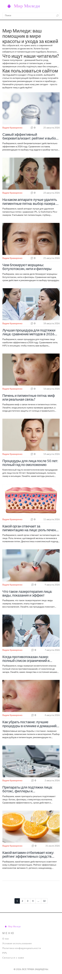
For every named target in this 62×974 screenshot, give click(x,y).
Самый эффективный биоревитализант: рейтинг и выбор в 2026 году (30, 136)
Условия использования (17, 943)
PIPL (4, 953)
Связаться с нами (13, 958)
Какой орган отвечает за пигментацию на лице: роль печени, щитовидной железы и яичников (30, 528)
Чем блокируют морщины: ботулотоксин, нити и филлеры (27, 267)
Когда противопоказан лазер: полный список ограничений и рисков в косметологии (25, 658)
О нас (5, 939)
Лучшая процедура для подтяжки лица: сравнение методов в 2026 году (28, 332)
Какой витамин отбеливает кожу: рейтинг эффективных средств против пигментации (28, 854)
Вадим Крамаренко (12, 127)
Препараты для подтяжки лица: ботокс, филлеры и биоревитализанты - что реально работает (28, 789)
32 (44, 900)
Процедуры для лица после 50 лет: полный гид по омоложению (30, 463)
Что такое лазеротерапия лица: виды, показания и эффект (27, 593)
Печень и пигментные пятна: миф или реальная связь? (28, 397)
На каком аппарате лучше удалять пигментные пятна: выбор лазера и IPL (30, 201)
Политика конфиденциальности (21, 948)
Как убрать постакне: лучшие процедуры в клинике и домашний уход (29, 724)
